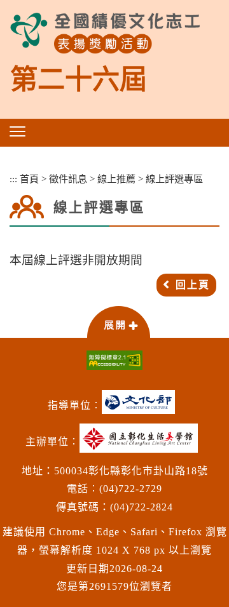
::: (13, 178)
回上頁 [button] (193, 284)
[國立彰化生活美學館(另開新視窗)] (142, 443)
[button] (17, 131)
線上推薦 (116, 178)
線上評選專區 (174, 178)
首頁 (29, 178)
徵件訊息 (68, 178)
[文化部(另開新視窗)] (141, 407)
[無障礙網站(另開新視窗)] (114, 360)
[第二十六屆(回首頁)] (105, 33)
